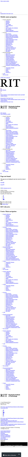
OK (14, 446)
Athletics (10, 425)
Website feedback (4, 420)
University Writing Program (11, 61)
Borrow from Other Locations (12, 36)
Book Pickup (8, 33)
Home (2, 182)
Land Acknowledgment (5, 430)
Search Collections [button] (7, 19)
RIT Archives (8, 29)
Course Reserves (9, 25)
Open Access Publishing (11, 63)
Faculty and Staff (21, 94)
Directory (8, 77)
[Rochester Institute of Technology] (10, 87)
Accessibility (3, 437)
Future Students (4, 94)
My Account (5, 74)
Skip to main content (5, 1)
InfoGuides (8, 53)
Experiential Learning (12, 424)
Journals (7, 23)
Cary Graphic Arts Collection (12, 27)
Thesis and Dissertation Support (12, 64)
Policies (7, 71)
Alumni (2, 95)
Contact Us (8, 68)
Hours (7, 70)
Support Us (8, 72)
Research (2, 425)
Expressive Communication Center (13, 65)
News (5, 77)
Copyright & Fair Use (10, 60)
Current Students (10, 94)
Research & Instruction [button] (8, 52)
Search (2, 184)
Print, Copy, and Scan (10, 49)
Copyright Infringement (5, 436)
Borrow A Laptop (9, 46)
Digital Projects (9, 43)
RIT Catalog (8, 24)
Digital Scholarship (10, 40)
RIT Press (8, 51)
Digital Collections (9, 30)
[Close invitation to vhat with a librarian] (19, 454)
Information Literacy (10, 56)
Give (12, 13)
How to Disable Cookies (17, 445)
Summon (7, 20)
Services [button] (5, 32)
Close (2, 441)
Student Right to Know (5, 432)
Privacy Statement (4, 439)
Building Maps (5, 204)
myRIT (2, 77)
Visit (7, 13)
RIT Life (6, 425)
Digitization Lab (9, 44)
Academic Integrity (10, 58)
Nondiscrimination (4, 434)
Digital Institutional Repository (12, 31)
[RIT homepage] (10, 111)
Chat (4, 73)
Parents (15, 94)
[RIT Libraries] (6, 188)
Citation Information (10, 59)
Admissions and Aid (21, 424)
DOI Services (8, 45)
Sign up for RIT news (12, 420)
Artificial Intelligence (10, 57)
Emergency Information (5, 435)
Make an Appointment (10, 54)
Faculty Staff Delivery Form (11, 39)
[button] (1, 91)
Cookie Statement (8, 445)
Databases (8, 22)
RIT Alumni (8, 50)
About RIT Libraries (10, 67)
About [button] (4, 66)
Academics (5, 424)
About (2, 424)
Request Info (3, 13)
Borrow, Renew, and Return (11, 34)
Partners (5, 95)
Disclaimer (3, 433)
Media (7, 26)
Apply (9, 13)
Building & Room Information (12, 37)
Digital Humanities (9, 41)
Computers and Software (11, 47)
